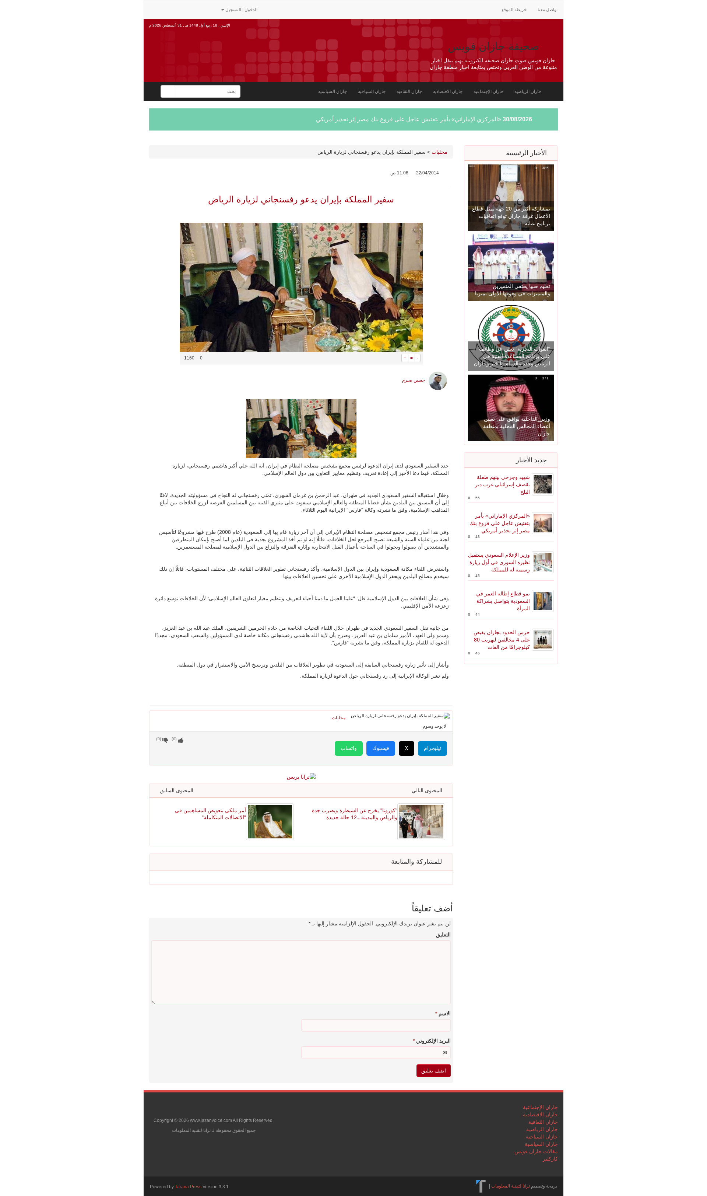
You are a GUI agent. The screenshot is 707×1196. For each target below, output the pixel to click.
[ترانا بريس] (481, 1186)
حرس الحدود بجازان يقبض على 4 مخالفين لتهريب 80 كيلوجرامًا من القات (502, 639)
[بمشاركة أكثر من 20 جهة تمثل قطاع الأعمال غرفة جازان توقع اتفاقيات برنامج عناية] (511, 197)
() (158, 739)
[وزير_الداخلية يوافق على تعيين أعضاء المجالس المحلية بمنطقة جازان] (511, 407)
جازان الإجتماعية (488, 91)
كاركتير (550, 1159)
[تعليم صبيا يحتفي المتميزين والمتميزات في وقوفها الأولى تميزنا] (511, 267)
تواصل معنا (547, 9)
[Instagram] (212, 9)
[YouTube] (201, 9)
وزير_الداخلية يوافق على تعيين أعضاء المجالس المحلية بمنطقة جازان (516, 426)
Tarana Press (188, 1186)
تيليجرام (432, 748)
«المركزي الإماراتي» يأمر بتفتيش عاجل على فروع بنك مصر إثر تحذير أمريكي (408, 119)
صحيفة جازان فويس (493, 46)
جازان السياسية (332, 91)
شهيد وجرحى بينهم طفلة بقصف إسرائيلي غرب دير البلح (502, 484)
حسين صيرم (413, 380)
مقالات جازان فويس (536, 1151)
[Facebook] (177, 9)
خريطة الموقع (514, 9)
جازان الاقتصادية (447, 91)
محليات (439, 152)
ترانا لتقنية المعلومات (510, 1186)
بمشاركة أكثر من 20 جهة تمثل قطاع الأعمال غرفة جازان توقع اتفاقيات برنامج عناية (511, 216)
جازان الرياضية (527, 91)
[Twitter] (165, 9)
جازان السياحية (372, 91)
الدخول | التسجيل (241, 9)
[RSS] (153, 9)
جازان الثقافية (409, 91)
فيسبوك (380, 748)
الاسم (443, 1013)
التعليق (443, 935)
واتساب (349, 748)
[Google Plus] (189, 9)
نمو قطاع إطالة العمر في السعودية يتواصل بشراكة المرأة (503, 601)
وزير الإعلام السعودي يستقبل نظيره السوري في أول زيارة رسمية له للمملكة (499, 562)
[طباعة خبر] (396, 358)
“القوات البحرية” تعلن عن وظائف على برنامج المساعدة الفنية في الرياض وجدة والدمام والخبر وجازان (512, 356)
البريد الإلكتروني (432, 1041)
